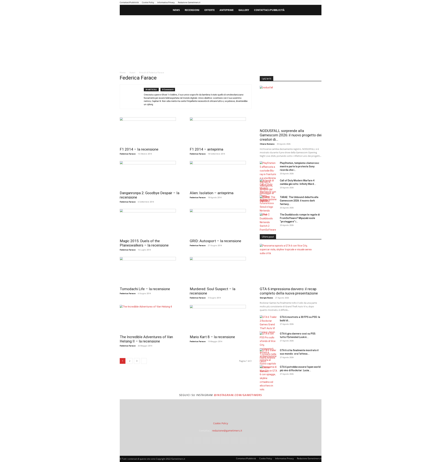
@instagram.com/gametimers (238, 395)
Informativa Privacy (166, 2)
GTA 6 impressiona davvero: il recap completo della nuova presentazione (289, 291)
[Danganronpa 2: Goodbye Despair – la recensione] (150, 175)
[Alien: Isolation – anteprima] (220, 175)
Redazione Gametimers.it (189, 2)
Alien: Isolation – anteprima (211, 193)
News (176, 10)
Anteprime (227, 10)
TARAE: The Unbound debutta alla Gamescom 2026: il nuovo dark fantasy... (299, 200)
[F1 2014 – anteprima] (220, 131)
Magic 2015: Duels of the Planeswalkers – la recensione (144, 243)
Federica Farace (128, 154)
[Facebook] (278, 2)
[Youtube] (318, 2)
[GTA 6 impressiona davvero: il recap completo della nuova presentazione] (290, 264)
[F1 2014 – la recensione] (150, 131)
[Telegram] (301, 2)
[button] (317, 10)
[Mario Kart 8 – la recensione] (220, 319)
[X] (313, 2)
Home (123, 72)
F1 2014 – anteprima (206, 149)
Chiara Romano (267, 144)
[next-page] (144, 361)
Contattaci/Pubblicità (129, 2)
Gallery (243, 10)
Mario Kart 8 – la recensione (212, 337)
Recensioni (192, 10)
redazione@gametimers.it (227, 430)
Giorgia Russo (266, 298)
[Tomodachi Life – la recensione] (150, 271)
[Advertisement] (221, 41)
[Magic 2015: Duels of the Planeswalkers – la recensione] (150, 223)
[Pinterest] (296, 2)
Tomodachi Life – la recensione (145, 289)
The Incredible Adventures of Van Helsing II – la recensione (146, 339)
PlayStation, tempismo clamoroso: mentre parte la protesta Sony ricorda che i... (300, 166)
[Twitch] (307, 2)
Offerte (209, 10)
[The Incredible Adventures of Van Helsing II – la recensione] (150, 319)
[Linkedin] (290, 2)
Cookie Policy (148, 2)
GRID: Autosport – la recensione (215, 241)
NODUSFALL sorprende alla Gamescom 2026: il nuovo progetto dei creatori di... (290, 135)
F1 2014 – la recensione (139, 149)
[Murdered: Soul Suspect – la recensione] (220, 271)
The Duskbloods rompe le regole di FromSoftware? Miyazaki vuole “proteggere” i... (300, 218)
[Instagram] (284, 2)
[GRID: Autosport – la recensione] (220, 223)
